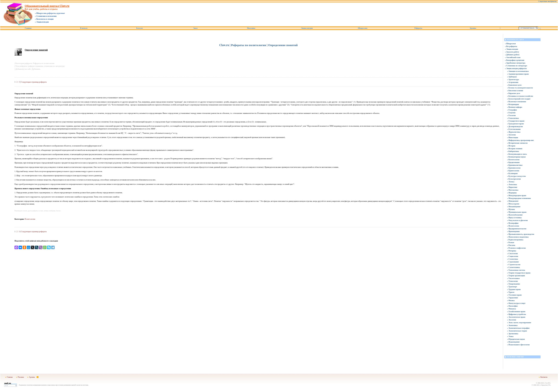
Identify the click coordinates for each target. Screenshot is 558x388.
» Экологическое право (516, 317)
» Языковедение (513, 342)
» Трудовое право (514, 289)
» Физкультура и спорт (516, 303)
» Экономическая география (518, 328)
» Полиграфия (512, 223)
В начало (83, 28)
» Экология (511, 320)
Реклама (21, 377)
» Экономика (512, 325)
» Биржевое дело (513, 93)
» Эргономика (512, 333)
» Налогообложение (515, 215)
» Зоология (511, 134)
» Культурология (514, 179)
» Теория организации (516, 275)
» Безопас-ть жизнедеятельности (520, 87)
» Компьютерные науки (516, 157)
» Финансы (511, 308)
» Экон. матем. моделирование (519, 322)
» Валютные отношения (516, 101)
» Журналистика (513, 132)
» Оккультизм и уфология (517, 220)
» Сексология (512, 253)
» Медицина (512, 192)
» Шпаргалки (510, 43)
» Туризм (510, 292)
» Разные (510, 242)
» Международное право (516, 195)
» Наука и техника (514, 217)
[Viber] (40, 247)
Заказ (195, 28)
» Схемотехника (513, 267)
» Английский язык (513, 57)
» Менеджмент (512, 201)
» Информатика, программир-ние (520, 140)
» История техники (514, 148)
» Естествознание (514, 129)
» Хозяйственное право (516, 311)
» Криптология (513, 170)
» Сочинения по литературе (516, 65)
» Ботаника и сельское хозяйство (520, 96)
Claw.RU (547, 383)
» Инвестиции (512, 137)
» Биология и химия (515, 90)
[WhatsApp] (44, 247)
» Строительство (513, 264)
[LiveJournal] (36, 247)
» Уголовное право (514, 295)
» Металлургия (513, 204)
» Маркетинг (512, 187)
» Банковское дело (514, 85)
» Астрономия (512, 82)
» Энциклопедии (511, 49)
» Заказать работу (512, 52)
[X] (32, 247)
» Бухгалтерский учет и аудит (518, 99)
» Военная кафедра (514, 107)
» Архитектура (513, 79)
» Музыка (511, 209)
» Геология (511, 115)
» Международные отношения (519, 198)
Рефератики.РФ (545, 385)
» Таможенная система (516, 270)
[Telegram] (53, 247)
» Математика (512, 190)
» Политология (513, 226)
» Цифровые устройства (516, 314)
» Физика (511, 300)
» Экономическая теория (517, 331)
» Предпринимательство (516, 228)
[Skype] (49, 247)
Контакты (543, 377)
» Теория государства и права (518, 273)
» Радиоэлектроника (515, 239)
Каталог (139, 28)
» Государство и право (515, 121)
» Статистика (512, 259)
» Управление (512, 297)
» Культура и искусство (516, 176)
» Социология (512, 256)
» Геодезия (511, 112)
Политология (30, 219)
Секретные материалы (547, 1)
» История (511, 146)
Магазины (251, 28)
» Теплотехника (513, 278)
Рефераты (418, 28)
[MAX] (16, 247)
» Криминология (514, 168)
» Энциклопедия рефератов (516, 68)
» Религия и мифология (516, 248)
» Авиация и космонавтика (518, 71)
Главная (28, 28)
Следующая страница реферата (34, 82)
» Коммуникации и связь (517, 154)
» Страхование (513, 262)
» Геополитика (513, 118)
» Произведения (513, 231)
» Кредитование (513, 162)
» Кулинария (512, 173)
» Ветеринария (513, 104)
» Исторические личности (517, 143)
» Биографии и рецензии (514, 60)
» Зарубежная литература (515, 63)
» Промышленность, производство (520, 234)
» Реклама (511, 245)
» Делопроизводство (515, 126)
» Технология (512, 281)
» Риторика (511, 250)
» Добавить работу (512, 54)
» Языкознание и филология (518, 344)
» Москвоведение (513, 206)
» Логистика (512, 184)
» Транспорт (512, 286)
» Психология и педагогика (518, 237)
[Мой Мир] (28, 247)
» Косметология (513, 159)
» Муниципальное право (516, 212)
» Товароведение (513, 284)
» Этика (510, 336)
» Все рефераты (511, 46)
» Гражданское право (515, 123)
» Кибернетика (513, 151)
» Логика (510, 181)
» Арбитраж (512, 76)
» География (512, 110)
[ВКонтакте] (20, 247)
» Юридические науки (516, 339)
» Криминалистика (514, 165)
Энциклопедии (307, 28)
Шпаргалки (362, 28)
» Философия (512, 306)
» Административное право (518, 74)
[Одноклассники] (24, 247)
